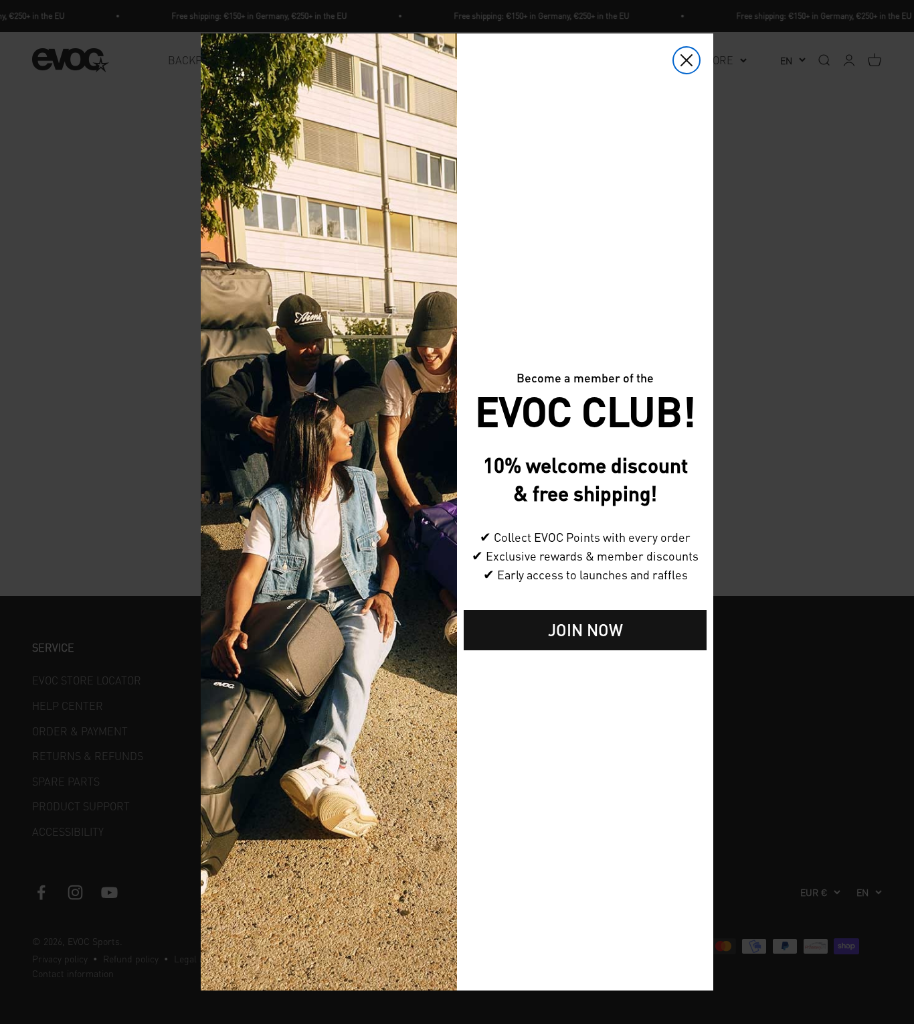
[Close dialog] (686, 60)
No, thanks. (585, 671)
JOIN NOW (585, 629)
